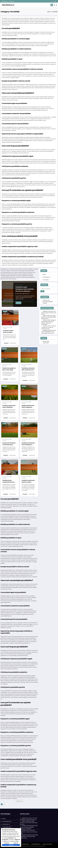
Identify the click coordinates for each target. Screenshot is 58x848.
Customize (6, 843)
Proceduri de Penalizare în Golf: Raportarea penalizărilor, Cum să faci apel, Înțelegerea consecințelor (9, 443)
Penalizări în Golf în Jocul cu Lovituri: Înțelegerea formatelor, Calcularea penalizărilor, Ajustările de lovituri (9, 331)
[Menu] (52, 5)
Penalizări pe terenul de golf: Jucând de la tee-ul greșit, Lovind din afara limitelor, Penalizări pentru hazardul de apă (28, 369)
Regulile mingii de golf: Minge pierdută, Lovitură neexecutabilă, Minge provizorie (48, 317)
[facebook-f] (48, 1)
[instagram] (53, 1)
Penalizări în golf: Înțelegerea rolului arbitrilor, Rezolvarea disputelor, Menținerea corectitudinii (25, 289)
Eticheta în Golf (46, 300)
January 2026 (46, 343)
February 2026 (46, 341)
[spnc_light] (56, 5)
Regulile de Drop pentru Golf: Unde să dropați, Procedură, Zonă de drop (48, 313)
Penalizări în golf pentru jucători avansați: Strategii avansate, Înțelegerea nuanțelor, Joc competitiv (28, 481)
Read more (19, 801)
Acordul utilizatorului (6, 821)
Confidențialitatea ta (6, 827)
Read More (18, 302)
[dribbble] (51, 1)
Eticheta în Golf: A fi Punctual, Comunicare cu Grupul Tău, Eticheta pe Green (48, 327)
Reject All (16, 843)
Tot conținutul (46, 279)
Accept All (11, 845)
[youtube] (55, 1)
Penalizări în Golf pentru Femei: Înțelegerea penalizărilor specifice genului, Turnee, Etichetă (28, 443)
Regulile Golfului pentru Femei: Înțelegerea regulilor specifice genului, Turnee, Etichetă (28, 406)
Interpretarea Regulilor (48, 301)
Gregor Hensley (19, 293)
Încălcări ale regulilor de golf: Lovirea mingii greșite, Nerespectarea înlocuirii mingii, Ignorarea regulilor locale (9, 369)
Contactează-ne (46, 277)
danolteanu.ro (8, 5)
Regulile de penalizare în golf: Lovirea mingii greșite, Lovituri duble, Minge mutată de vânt (48, 332)
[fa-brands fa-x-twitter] (49, 1)
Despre (44, 274)
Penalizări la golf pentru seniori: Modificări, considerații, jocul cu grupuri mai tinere (8, 406)
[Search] (54, 5)
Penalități (5, 311)
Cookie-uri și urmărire (47, 844)
